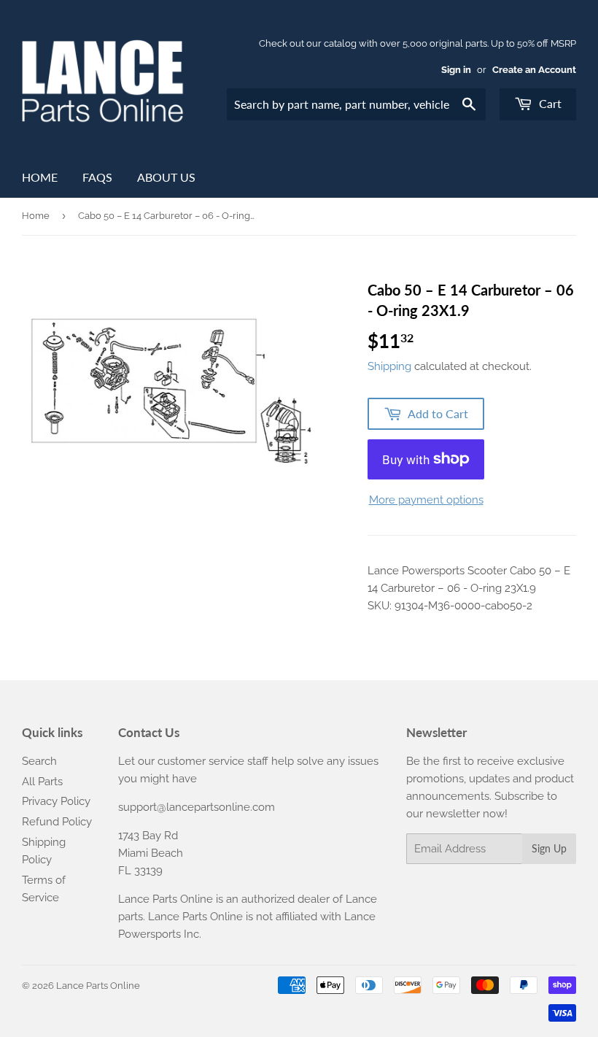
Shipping (389, 366)
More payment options (426, 499)
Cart (549, 103)
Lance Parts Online (98, 985)
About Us (166, 177)
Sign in (456, 69)
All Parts (42, 781)
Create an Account (534, 69)
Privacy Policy (56, 801)
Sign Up (549, 848)
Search (39, 761)
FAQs (97, 177)
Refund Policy (57, 821)
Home (40, 177)
